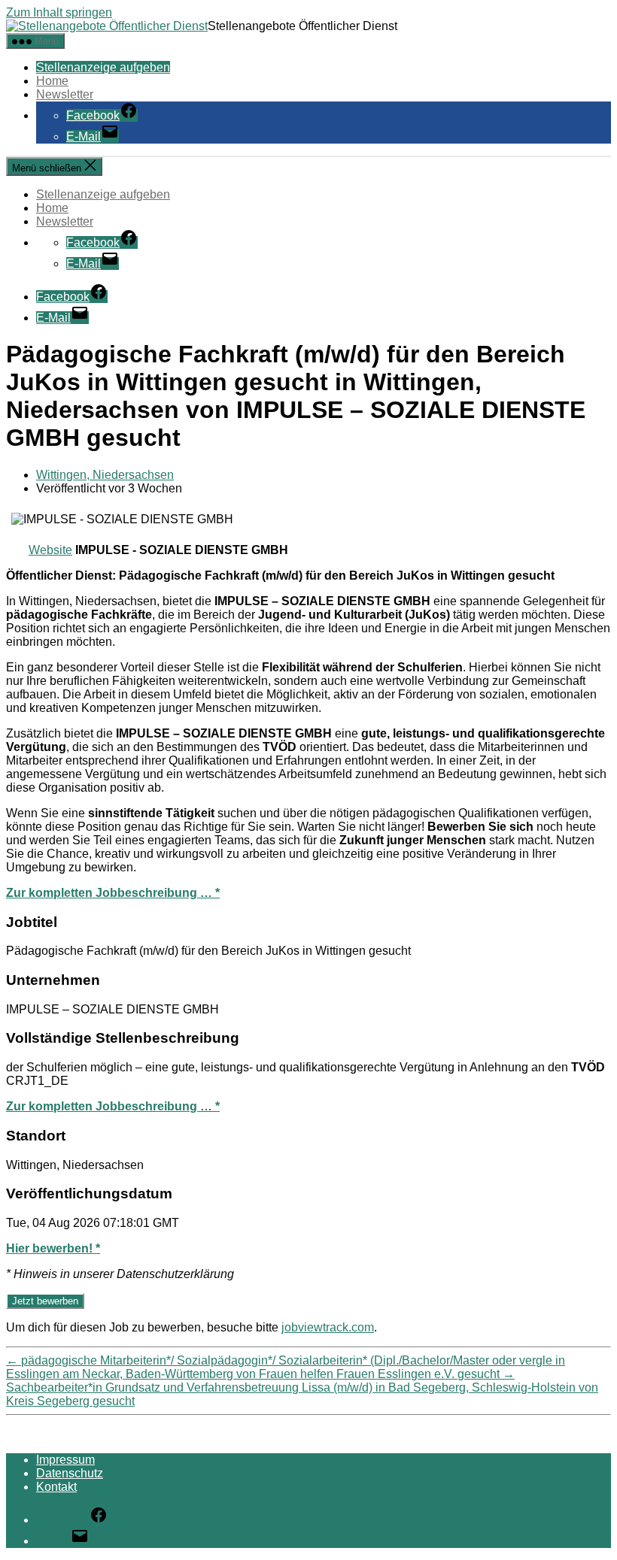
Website (50, 550)
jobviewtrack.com (327, 1327)
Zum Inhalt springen (59, 12)
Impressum (65, 1459)
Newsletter (64, 94)
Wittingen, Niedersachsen (105, 474)
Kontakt (56, 1486)
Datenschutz (69, 1473)
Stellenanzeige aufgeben (103, 67)
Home (52, 80)
